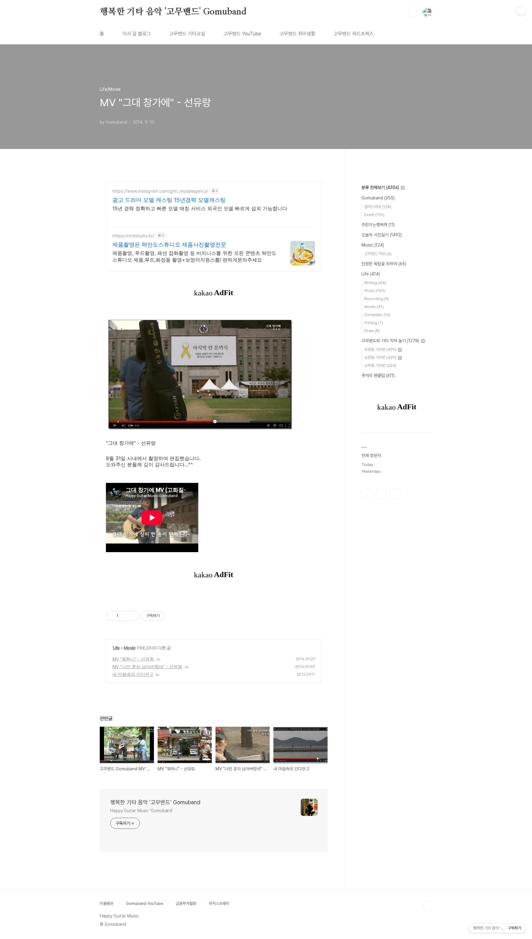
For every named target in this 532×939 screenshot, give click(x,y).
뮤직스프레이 (219, 903)
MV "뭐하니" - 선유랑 (133, 658)
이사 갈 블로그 (137, 34)
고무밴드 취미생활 (297, 34)
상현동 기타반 (380, 357)
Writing (375, 282)
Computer (377, 314)
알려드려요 (377, 206)
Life (116, 647)
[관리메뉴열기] (521, 10)
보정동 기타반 (380, 349)
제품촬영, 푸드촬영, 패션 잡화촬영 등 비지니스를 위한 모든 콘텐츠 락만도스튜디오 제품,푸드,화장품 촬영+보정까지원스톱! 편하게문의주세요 (194, 256)
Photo (374, 290)
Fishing (373, 322)
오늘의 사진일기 (381, 234)
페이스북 (367, 493)
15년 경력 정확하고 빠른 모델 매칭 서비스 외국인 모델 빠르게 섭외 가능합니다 (199, 208)
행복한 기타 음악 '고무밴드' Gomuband (173, 12)
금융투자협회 (186, 903)
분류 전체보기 (380, 187)
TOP (427, 906)
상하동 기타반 (380, 365)
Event (374, 214)
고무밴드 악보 (378, 253)
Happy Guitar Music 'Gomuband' (141, 810)
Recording (376, 298)
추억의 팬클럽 (378, 375)
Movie (129, 647)
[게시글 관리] (132, 615)
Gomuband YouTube (144, 903)
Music (372, 245)
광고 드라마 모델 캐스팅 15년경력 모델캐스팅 (169, 200)
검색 (413, 12)
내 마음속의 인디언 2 (132, 674)
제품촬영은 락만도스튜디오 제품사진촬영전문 (169, 244)
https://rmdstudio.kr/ (133, 235)
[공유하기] (124, 615)
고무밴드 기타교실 (187, 34)
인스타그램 (381, 493)
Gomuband (378, 197)
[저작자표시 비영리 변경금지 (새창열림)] (173, 615)
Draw (372, 330)
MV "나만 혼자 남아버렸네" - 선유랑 (147, 666)
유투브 (395, 493)
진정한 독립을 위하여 (383, 263)
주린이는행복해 (378, 224)
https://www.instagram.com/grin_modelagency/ (160, 191)
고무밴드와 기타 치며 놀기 (390, 340)
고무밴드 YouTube (242, 34)
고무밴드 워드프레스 (354, 34)
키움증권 (106, 903)
